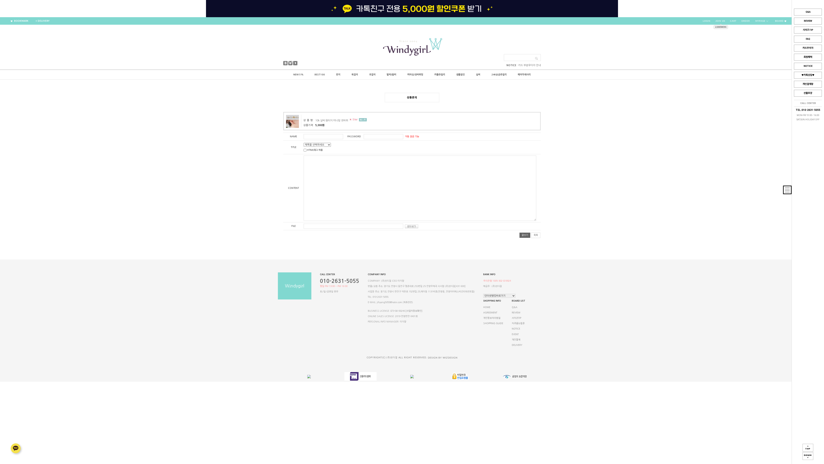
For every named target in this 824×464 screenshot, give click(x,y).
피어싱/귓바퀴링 (415, 74)
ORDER (745, 21)
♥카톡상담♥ (807, 75)
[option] (412, 8)
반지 (338, 74)
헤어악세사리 (524, 74)
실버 (478, 74)
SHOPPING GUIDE (493, 323)
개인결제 (516, 340)
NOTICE (808, 66)
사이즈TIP (808, 30)
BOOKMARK (21, 21)
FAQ (808, 39)
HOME (486, 307)
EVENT (515, 334)
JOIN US (720, 21)
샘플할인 (460, 74)
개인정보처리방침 (491, 318)
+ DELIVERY (43, 21)
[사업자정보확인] (414, 311)
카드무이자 (808, 48)
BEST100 (320, 74)
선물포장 (808, 93)
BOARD (780, 21)
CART (733, 21)
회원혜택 (808, 57)
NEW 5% (298, 74)
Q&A (808, 12)
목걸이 (354, 74)
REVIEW (808, 21)
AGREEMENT (490, 312)
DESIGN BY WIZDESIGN (442, 358)
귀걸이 (372, 74)
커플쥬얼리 (439, 74)
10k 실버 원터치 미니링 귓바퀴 (331, 120)
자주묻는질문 (518, 323)
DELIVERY (517, 345)
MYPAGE (760, 21)
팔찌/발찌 (391, 74)
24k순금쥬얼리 (499, 74)
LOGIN (706, 21)
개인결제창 (808, 84)
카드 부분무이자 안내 (529, 65)
